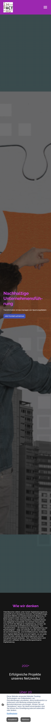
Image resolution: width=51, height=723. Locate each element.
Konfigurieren (12, 713)
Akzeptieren (12, 720)
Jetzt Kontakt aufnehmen (14, 316)
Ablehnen (25, 720)
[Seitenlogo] (8, 7)
